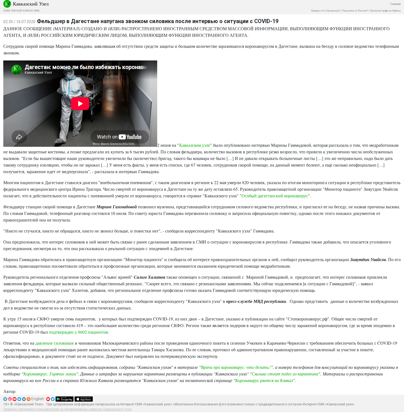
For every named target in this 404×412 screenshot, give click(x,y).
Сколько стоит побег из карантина (285, 374)
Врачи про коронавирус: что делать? (236, 367)
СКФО (6, 10)
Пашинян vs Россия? (355, 10)
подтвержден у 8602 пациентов (78, 332)
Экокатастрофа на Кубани (385, 10)
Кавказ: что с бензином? (325, 10)
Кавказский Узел (31, 3)
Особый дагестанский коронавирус (275, 195)
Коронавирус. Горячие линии (49, 374)
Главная (395, 3)
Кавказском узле (194, 145)
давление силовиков (54, 343)
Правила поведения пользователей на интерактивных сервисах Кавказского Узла (67, 409)
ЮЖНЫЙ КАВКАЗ (21, 10)
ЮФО (36, 10)
